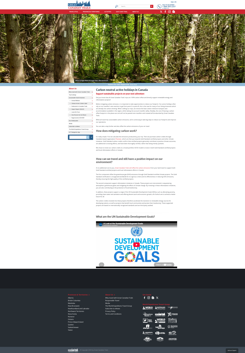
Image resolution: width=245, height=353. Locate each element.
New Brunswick (73, 306)
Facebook (165, 11)
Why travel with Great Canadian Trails (119, 298)
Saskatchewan (73, 327)
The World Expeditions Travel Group (118, 306)
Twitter (161, 11)
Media (107, 303)
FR (175, 2)
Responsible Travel (112, 300)
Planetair (118, 139)
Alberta (70, 298)
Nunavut (71, 316)
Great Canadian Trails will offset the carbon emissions (132, 168)
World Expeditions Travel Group (156, 304)
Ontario (71, 319)
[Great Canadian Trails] (79, 4)
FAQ (172, 2)
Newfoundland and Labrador (78, 308)
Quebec (71, 325)
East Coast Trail (121, 11)
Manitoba (71, 303)
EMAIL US (166, 8)
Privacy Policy (110, 311)
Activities (107, 11)
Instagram (169, 11)
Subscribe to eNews (112, 308)
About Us (135, 11)
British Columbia (74, 300)
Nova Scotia (72, 314)
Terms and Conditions (113, 314)
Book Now (133, 84)
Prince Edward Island (75, 322)
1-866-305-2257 (169, 6)
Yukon (70, 330)
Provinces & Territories (91, 11)
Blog (174, 11)
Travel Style (73, 11)
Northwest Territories (76, 311)
